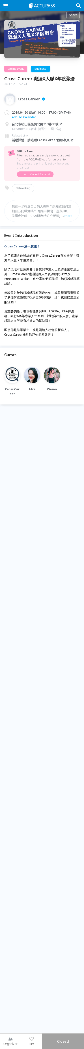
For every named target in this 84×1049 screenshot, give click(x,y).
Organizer (10, 1044)
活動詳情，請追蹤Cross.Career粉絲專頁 (40, 140)
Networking (23, 188)
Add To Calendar (24, 117)
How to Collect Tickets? (35, 174)
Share (73, 15)
